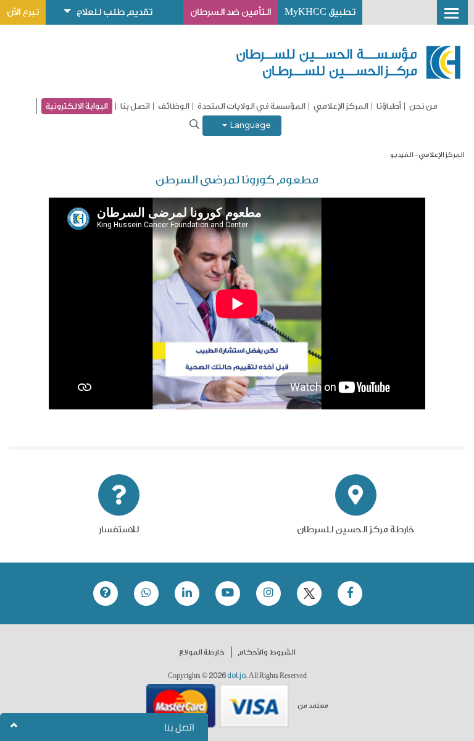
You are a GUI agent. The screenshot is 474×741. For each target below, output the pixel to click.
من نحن (423, 106)
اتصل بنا (135, 106)
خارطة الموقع (202, 652)
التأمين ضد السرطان (230, 12)
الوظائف (173, 106)
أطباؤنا (388, 106)
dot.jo (236, 675)
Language (249, 125)
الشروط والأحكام (267, 652)
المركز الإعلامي (341, 106)
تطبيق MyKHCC (320, 12)
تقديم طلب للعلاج (114, 12)
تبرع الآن (23, 12)
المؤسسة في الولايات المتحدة (252, 106)
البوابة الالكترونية (77, 106)
